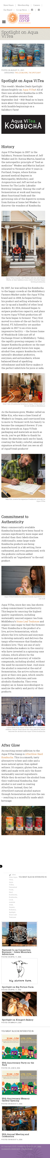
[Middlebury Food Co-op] (18, 13)
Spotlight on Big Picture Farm (18, 987)
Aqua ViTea (28, 89)
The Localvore (21, 73)
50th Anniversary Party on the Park (18, 1063)
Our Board (7, 9)
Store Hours (8, 5)
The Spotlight (35, 73)
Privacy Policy (27, 1149)
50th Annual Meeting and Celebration (15, 1135)
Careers (36, 5)
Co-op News (21, 9)
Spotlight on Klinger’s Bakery (17, 1019)
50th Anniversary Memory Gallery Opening (16, 1099)
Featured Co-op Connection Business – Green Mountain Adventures (16, 952)
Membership (23, 5)
